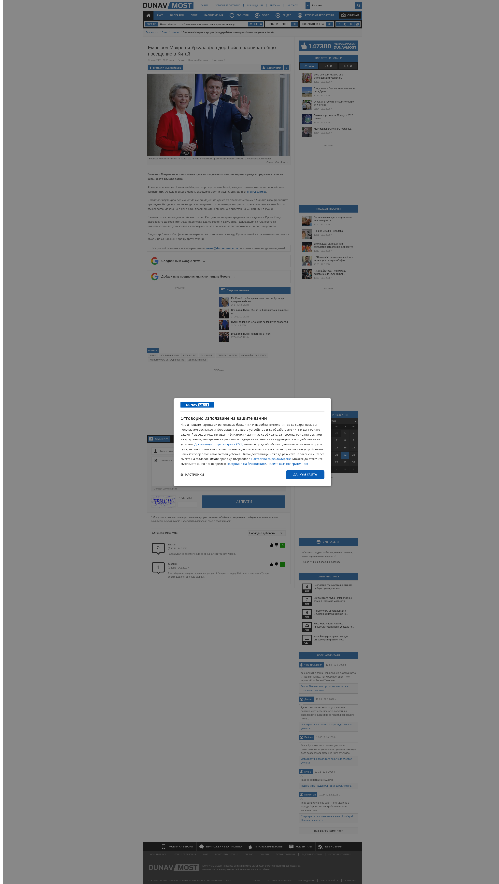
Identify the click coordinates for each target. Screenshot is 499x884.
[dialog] (252, 442)
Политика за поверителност (287, 464)
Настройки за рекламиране (271, 459)
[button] (192, 475)
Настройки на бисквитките (246, 464)
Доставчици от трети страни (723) (218, 444)
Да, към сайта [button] (305, 474)
